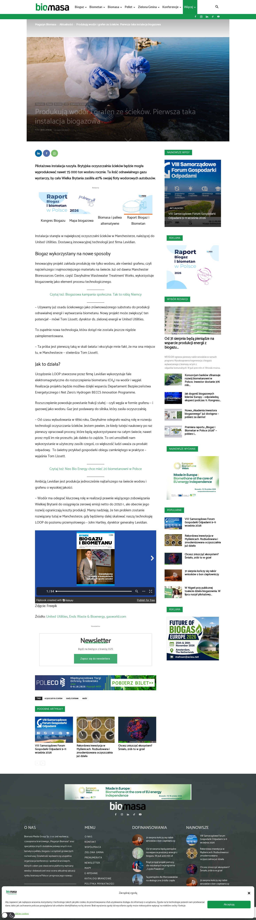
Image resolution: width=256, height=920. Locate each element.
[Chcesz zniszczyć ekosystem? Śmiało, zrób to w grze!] (137, 730)
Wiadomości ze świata (78, 104)
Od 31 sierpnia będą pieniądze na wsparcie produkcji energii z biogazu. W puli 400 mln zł (161, 852)
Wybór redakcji (177, 299)
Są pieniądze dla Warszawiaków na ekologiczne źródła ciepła (162, 879)
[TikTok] (212, 16)
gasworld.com (116, 617)
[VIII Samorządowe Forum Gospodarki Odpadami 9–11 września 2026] (54, 730)
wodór (84, 698)
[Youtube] (218, 16)
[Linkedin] (207, 16)
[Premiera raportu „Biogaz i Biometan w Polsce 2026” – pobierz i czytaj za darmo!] (173, 432)
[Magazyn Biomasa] (127, 805)
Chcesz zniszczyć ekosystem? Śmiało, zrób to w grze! (135, 747)
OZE (66, 104)
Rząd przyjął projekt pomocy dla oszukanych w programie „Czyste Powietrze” (160, 865)
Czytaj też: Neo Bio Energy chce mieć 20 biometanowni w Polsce (95, 469)
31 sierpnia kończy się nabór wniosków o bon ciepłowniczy (202, 573)
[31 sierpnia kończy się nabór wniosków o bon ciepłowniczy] (173, 575)
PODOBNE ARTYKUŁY (50, 709)
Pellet (128, 7)
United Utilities (57, 617)
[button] (249, 893)
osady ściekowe (72, 698)
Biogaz (79, 7)
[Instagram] (201, 16)
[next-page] (43, 763)
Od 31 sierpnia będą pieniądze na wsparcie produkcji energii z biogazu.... (189, 343)
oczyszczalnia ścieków (53, 698)
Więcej (188, 7)
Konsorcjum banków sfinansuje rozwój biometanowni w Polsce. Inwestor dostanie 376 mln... (202, 380)
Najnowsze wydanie (182, 449)
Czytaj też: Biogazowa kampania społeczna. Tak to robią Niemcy (96, 294)
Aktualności (66, 24)
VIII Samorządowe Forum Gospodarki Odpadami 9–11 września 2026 (50, 749)
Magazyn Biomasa (45, 24)
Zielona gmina (147, 7)
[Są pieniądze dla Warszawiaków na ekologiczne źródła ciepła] (138, 879)
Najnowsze (197, 827)
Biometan (96, 7)
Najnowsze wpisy (178, 152)
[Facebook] (195, 16)
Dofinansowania (149, 827)
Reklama (174, 238)
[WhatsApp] (54, 153)
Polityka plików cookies (18, 914)
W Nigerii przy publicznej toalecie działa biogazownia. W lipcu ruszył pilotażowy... (202, 591)
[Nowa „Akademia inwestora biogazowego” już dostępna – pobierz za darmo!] (173, 415)
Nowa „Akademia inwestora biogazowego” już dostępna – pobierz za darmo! (202, 413)
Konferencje (170, 7)
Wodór (91, 104)
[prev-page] (37, 763)
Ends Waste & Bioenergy (87, 617)
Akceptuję (229, 904)
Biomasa (113, 7)
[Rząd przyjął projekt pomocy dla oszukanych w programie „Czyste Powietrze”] (138, 866)
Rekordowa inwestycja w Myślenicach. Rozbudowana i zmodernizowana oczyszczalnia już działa (95, 751)
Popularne (174, 510)
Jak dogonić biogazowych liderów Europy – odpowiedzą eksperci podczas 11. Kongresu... (203, 397)
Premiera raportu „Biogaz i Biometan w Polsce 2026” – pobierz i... (201, 430)
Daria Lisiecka (46, 129)
